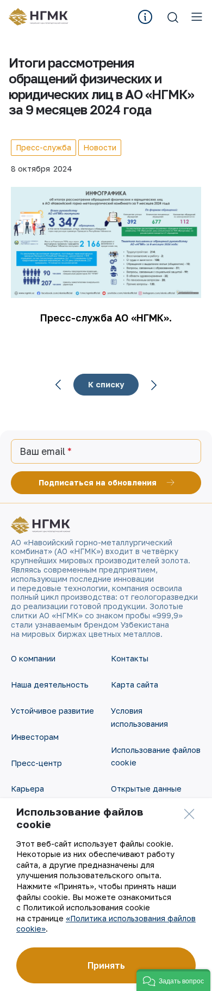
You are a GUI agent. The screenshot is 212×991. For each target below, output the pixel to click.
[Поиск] (173, 17)
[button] (173, 980)
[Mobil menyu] (196, 16)
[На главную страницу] (42, 17)
